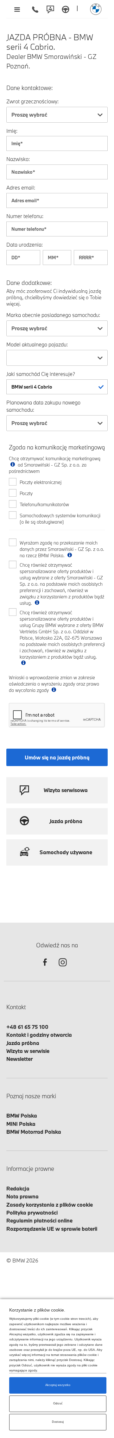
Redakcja (17, 1188)
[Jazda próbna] (65, 9)
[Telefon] (35, 9)
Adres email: (20, 187)
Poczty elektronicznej (40, 482)
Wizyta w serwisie (27, 1051)
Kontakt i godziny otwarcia (39, 1034)
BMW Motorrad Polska (33, 1131)
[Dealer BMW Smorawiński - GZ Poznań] (96, 9)
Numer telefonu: (24, 216)
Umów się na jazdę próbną (57, 757)
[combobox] (57, 115)
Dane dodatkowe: (29, 283)
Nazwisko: (18, 159)
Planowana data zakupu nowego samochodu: (43, 406)
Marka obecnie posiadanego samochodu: (53, 315)
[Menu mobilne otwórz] (17, 9)
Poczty (26, 493)
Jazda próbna (22, 1043)
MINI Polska (20, 1123)
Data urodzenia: (24, 244)
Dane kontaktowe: (29, 88)
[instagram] (63, 967)
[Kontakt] (50, 9)
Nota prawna (22, 1196)
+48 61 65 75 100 (27, 1026)
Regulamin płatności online (39, 1220)
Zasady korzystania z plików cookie (49, 1204)
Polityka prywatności (32, 1212)
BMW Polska (21, 1115)
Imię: (11, 130)
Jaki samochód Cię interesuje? (40, 374)
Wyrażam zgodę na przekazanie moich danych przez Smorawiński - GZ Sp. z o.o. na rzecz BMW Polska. (62, 549)
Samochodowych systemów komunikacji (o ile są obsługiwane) (60, 519)
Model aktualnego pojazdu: (37, 344)
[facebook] (45, 967)
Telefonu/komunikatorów (44, 504)
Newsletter (19, 1058)
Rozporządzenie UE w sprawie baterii (51, 1228)
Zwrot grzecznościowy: (32, 101)
